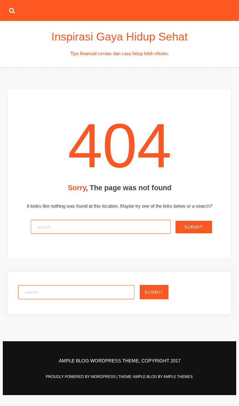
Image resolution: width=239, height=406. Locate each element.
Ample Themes (178, 377)
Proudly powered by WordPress (81, 377)
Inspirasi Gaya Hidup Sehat (119, 36)
